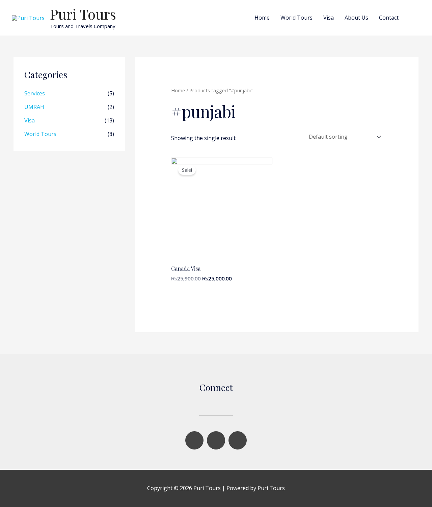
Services (34, 93)
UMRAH (34, 107)
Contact (389, 17)
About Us (356, 17)
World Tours (296, 17)
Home (262, 17)
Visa (328, 17)
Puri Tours (83, 13)
